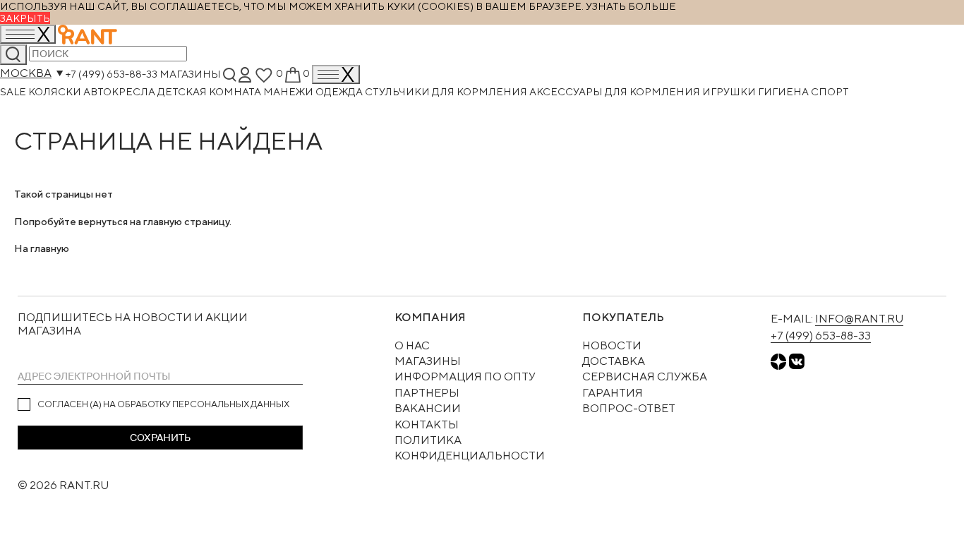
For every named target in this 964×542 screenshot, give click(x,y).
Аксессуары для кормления (615, 91)
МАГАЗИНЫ (427, 361)
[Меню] (336, 74)
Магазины (190, 73)
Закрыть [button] (25, 18)
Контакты (426, 424)
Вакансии (427, 408)
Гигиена (784, 91)
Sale (14, 91)
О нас (412, 345)
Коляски (55, 91)
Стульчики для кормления (447, 91)
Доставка (613, 361)
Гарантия (612, 392)
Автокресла (120, 91)
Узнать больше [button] (631, 6)
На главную (41, 248)
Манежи (289, 91)
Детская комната (210, 91)
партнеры (426, 392)
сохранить (160, 437)
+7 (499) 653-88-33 (111, 73)
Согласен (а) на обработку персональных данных (163, 404)
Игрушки (730, 91)
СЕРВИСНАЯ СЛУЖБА (644, 376)
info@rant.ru (859, 318)
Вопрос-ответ (628, 408)
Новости (611, 345)
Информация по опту (465, 376)
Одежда (340, 91)
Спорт (830, 91)
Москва (26, 73)
